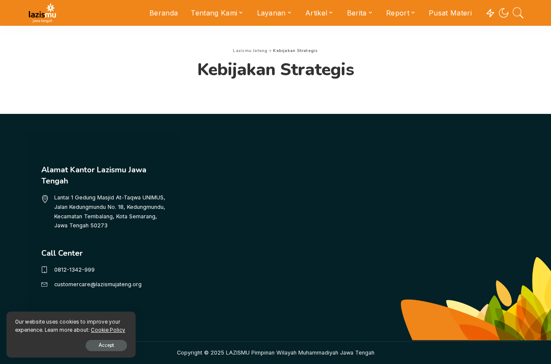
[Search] (518, 13)
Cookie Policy (108, 330)
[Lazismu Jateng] (42, 13)
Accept (106, 345)
